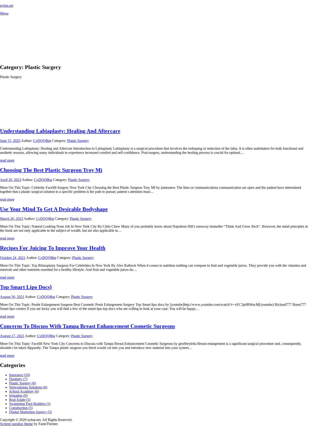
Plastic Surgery (78, 141)
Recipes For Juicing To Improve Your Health (52, 248)
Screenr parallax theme (16, 424)
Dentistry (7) (18, 379)
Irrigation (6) (18, 395)
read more (7, 160)
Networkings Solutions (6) (28, 387)
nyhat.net (6, 6)
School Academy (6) (24, 391)
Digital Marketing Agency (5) (30, 412)
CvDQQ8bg (42, 141)
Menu (4, 13)
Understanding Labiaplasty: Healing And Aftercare (60, 131)
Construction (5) (21, 408)
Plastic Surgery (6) (22, 383)
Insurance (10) (19, 375)
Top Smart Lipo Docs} (26, 287)
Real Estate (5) (19, 400)
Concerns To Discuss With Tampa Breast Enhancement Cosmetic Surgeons (87, 326)
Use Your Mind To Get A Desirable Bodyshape (54, 209)
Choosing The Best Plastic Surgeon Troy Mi (51, 170)
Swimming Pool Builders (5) (29, 404)
